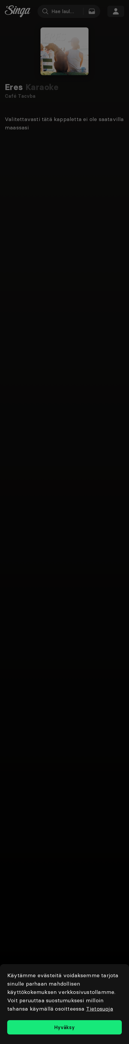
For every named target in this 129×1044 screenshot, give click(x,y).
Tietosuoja (99, 1008)
